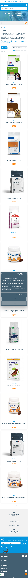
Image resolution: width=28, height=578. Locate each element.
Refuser (14, 303)
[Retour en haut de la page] (25, 571)
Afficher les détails (19, 294)
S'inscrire (24, 543)
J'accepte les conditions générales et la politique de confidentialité (12, 547)
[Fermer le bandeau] (26, 273)
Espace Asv (7, 563)
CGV (17, 577)
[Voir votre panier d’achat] (26, 23)
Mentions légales (12, 577)
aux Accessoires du (8, 41)
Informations (5, 565)
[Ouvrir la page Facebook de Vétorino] (23, 556)
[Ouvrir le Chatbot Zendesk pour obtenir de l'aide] (26, 574)
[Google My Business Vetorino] (2, 574)
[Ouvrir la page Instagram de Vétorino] (25, 556)
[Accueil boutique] (4, 5)
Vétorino (2, 577)
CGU (21, 577)
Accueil (2, 27)
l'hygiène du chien (9, 42)
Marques (3, 568)
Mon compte (4, 560)
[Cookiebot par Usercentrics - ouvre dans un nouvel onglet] (17, 274)
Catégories (4, 571)
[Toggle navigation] (26, 5)
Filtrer (5, 47)
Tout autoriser (14, 298)
